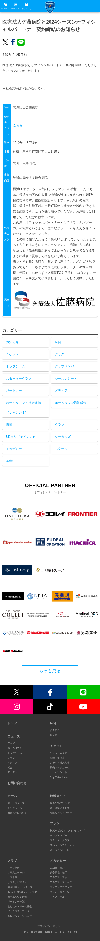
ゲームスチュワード (18, 911)
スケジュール (15, 808)
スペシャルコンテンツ (62, 845)
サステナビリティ (17, 882)
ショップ (5, 9)
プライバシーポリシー (50, 926)
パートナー (14, 390)
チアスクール (57, 896)
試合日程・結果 (58, 872)
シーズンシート (66, 378)
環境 (9, 424)
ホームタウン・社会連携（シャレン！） (23, 407)
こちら (17, 125)
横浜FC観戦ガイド (60, 803)
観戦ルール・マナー (61, 812)
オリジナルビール (59, 850)
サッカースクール (59, 892)
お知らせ (12, 342)
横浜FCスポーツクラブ (20, 887)
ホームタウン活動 (17, 896)
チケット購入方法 (59, 762)
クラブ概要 (14, 867)
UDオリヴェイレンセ (21, 436)
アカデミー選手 (58, 877)
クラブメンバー (66, 366)
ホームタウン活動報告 (70, 403)
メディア (61, 390)
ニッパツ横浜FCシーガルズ (22, 892)
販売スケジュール (59, 767)
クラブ (59, 424)
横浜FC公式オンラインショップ (67, 830)
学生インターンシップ (20, 916)
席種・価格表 (57, 757)
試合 (58, 342)
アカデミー (14, 449)
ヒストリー (14, 877)
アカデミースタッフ (61, 882)
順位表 (53, 735)
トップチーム (15, 366)
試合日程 (55, 730)
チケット (15, 9)
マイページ (26, 9)
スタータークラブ (18, 378)
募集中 (11, 461)
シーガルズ (63, 436)
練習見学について (17, 812)
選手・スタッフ (16, 803)
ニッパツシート (58, 772)
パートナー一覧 (16, 901)
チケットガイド (58, 753)
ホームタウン (15, 748)
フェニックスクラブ (61, 887)
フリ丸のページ (16, 872)
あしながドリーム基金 (20, 906)
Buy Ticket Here (59, 777)
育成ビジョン (57, 867)
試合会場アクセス (59, 808)
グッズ (59, 354)
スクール (61, 449)
